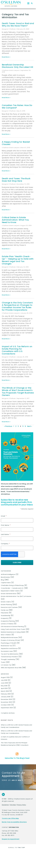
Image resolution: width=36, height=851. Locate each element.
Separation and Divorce (9, 648)
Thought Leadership (8, 659)
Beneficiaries (5, 577)
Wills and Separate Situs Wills (11, 668)
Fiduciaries (4, 613)
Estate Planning (6, 604)
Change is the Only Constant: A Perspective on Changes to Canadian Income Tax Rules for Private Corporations (17, 306)
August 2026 (5, 677)
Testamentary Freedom (9, 657)
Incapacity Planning (8, 621)
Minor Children (6, 635)
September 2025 (7, 708)
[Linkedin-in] (3, 794)
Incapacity (4, 618)
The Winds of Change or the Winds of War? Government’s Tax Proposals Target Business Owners (18, 391)
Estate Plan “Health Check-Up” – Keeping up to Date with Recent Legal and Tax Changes (18, 260)
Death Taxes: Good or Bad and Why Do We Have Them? (18, 24)
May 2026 (4, 686)
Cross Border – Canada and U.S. (12, 588)
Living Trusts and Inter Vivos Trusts (13, 629)
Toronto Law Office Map (10, 818)
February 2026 (6, 694)
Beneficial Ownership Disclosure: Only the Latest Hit (17, 66)
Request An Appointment (10, 839)
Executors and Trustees (9, 607)
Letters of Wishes (7, 624)
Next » (29, 426)
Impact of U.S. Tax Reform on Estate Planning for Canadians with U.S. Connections (17, 350)
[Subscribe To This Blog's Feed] (17, 753)
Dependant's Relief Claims (10, 591)
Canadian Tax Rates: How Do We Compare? (17, 106)
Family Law (4, 610)
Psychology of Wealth (8, 643)
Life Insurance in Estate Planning (12, 626)
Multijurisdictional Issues (9, 637)
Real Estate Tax (6, 646)
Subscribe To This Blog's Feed (17, 758)
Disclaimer (5, 805)
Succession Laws (7, 651)
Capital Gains (6, 583)
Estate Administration (8, 594)
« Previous (8, 426)
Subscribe (17, 562)
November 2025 (6, 702)
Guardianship (5, 615)
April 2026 (4, 688)
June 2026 (4, 683)
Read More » (6, 57)
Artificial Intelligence (8, 574)
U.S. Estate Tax (6, 665)
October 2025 (6, 705)
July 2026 (4, 680)
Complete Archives (8, 713)
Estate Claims (6, 602)
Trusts (3, 662)
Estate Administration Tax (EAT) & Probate (16, 596)
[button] (31, 3)
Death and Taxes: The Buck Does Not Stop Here (16, 179)
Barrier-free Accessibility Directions (14, 822)
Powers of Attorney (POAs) (10, 640)
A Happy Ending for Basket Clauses (16, 143)
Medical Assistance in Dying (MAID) (13, 632)
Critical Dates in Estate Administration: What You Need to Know (15, 220)
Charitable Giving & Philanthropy (12, 585)
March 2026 (5, 691)
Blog (2, 580)
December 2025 (6, 699)
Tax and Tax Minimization (10, 654)
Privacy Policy (21, 805)
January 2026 (5, 697)
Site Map (13, 805)
